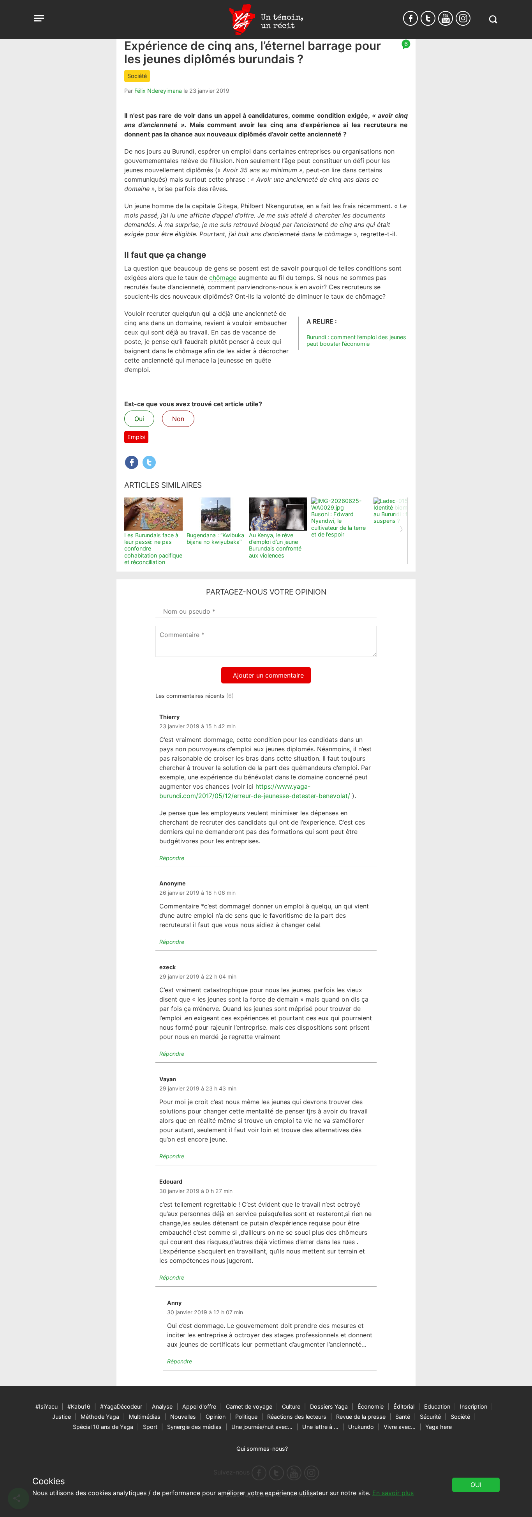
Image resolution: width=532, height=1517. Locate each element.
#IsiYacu (46, 1406)
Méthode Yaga (100, 1416)
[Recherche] (493, 19)
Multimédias (144, 1416)
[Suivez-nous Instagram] (463, 18)
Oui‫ (475, 1485)
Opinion (215, 1416)
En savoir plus (393, 1493)
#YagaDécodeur (121, 1406)
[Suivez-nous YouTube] (445, 18)
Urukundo (361, 1426)
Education (437, 1406)
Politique (246, 1416)
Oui (139, 419)
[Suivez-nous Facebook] (410, 18)
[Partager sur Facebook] (131, 462)
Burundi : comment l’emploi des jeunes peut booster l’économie (356, 340)
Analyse (162, 1406)
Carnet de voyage (249, 1406)
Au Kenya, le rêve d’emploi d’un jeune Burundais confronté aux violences (275, 545)
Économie (371, 1406)
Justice (61, 1416)
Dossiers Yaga (329, 1406)
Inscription (473, 1406)
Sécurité (430, 1416)
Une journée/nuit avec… (261, 1426)
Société (137, 76)
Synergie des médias (194, 1426)
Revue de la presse (361, 1416)
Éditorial (403, 1406)
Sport (150, 1426)
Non (178, 419)
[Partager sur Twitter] (149, 462)
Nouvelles (183, 1416)
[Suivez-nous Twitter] (428, 18)
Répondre (171, 858)
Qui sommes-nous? (262, 1448)
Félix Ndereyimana (158, 90)
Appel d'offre (199, 1406)
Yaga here (438, 1426)
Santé (402, 1416)
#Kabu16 (78, 1406)
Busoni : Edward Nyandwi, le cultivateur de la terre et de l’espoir (338, 524)
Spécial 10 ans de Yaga (103, 1426)
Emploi (136, 437)
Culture (291, 1406)
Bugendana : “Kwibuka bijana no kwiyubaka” (215, 538)
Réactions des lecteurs (296, 1416)
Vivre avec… (400, 1426)
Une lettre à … (320, 1426)
